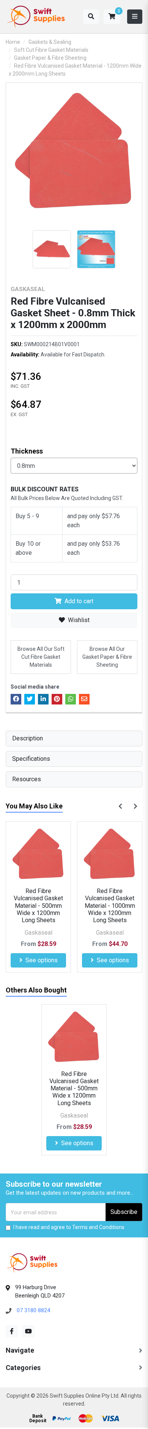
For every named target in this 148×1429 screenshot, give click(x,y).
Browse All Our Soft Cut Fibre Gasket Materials (41, 657)
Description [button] (27, 738)
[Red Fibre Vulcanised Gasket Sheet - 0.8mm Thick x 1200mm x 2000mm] (74, 150)
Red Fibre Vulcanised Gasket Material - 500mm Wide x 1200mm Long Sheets (38, 905)
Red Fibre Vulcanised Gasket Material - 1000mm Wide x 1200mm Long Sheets (110, 905)
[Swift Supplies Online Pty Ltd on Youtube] (28, 1331)
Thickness (27, 451)
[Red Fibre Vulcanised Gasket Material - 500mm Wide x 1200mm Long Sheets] (38, 853)
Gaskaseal (28, 289)
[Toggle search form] (91, 16)
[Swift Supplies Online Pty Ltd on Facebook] (12, 1331)
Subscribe (123, 1211)
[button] (112, 16)
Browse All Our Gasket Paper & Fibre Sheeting (107, 657)
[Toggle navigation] (134, 16)
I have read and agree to (68, 1227)
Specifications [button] (31, 758)
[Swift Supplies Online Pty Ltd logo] (36, 16)
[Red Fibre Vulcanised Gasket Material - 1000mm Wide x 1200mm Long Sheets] (109, 853)
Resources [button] (26, 779)
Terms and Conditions (98, 1227)
